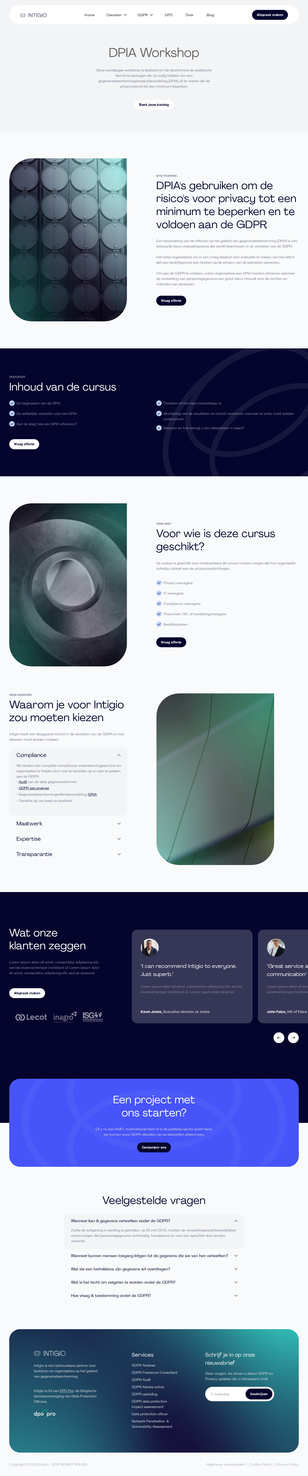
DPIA (92, 794)
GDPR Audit (141, 1380)
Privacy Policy (287, 1464)
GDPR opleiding (144, 1394)
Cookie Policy (260, 1464)
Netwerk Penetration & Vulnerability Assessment (152, 1423)
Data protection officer (150, 1414)
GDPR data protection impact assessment (149, 1404)
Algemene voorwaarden (225, 1464)
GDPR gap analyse (34, 788)
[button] (117, 14)
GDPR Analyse (143, 1365)
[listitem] (192, 976)
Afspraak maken (270, 15)
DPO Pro (67, 1391)
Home (90, 15)
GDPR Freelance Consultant (154, 1372)
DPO (168, 15)
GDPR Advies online (148, 1387)
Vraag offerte (171, 300)
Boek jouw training (154, 104)
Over (189, 15)
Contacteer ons (154, 1147)
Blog (210, 15)
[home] (33, 15)
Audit (23, 782)
